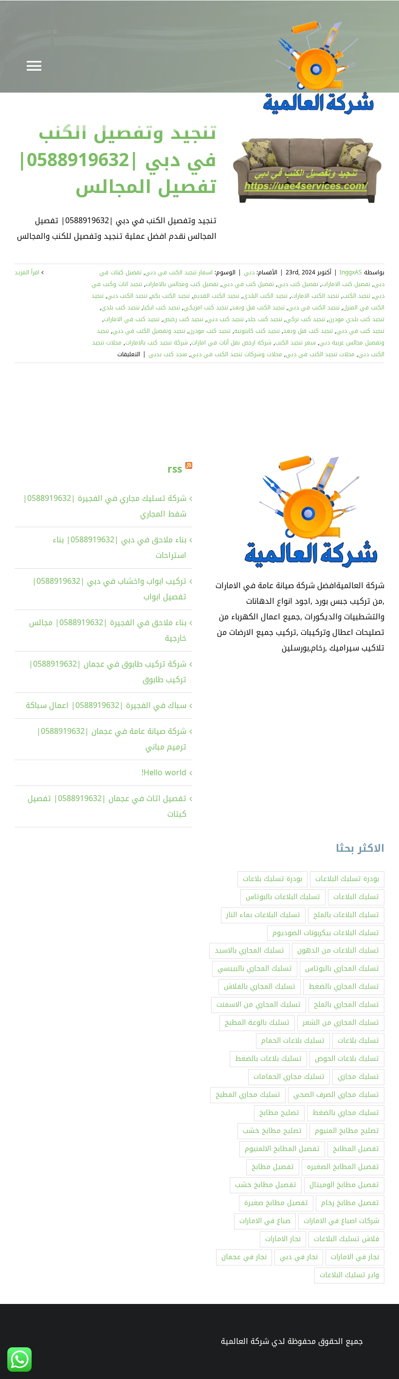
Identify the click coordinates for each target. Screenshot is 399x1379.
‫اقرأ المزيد (28, 272)
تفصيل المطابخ (356, 1148)
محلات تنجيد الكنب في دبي (320, 354)
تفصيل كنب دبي (297, 284)
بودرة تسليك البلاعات (347, 878)
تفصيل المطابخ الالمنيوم (282, 1148)
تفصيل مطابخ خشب (265, 1184)
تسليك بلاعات (358, 1040)
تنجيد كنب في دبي (360, 331)
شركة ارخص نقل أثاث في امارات (231, 342)
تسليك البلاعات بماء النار (263, 914)
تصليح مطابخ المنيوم (347, 1130)
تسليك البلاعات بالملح (346, 914)
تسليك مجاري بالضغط (345, 1112)
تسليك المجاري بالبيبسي (255, 968)
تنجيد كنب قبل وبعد (308, 331)
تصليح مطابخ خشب (272, 1130)
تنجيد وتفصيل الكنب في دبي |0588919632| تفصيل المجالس (117, 159)
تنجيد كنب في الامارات (132, 319)
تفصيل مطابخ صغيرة (276, 1202)
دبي (249, 272)
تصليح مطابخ (279, 1112)
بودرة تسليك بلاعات (272, 878)
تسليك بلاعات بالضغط (268, 1058)
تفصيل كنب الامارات (346, 284)
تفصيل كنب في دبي (248, 284)
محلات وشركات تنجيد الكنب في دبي (236, 354)
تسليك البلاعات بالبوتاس (283, 896)
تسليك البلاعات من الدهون (338, 950)
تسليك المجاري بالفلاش (259, 986)
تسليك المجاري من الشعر (341, 1022)
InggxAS (351, 272)
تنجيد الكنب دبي (127, 295)
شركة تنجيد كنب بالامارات (156, 342)
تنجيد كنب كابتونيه (257, 331)
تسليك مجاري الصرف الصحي (336, 1094)
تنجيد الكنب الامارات (315, 295)
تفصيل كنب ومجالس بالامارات (181, 284)
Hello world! (164, 772)
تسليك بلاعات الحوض (347, 1058)
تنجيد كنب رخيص (183, 319)
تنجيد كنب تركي (305, 319)
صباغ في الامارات (264, 1220)
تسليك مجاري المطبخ (248, 1094)
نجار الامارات (283, 1238)
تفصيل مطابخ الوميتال (344, 1184)
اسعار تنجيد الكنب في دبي (179, 272)
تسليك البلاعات (356, 896)
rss (174, 469)
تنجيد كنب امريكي (205, 307)
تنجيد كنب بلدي (120, 307)
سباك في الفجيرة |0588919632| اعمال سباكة (106, 705)
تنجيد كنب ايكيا (161, 307)
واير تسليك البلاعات (349, 1275)
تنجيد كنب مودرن (210, 331)
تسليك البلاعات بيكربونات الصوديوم (325, 932)
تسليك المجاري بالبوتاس (342, 968)
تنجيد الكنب (356, 295)
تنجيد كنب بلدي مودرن (356, 319)
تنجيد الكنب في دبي (314, 307)
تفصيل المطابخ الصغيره (343, 1166)
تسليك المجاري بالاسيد (249, 950)
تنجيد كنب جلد (264, 319)
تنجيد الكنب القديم (216, 295)
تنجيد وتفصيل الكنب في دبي (148, 331)
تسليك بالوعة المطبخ (257, 1022)
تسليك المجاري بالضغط (343, 986)
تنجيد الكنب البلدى (265, 295)
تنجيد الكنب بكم (170, 295)
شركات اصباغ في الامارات (341, 1220)
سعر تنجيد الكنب (295, 342)
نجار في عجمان (244, 1257)
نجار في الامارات (355, 1257)
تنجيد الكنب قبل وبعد (258, 307)
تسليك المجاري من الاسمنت (259, 1004)
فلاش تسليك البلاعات (346, 1238)
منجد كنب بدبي (167, 354)
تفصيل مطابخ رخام (350, 1202)
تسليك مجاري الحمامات (289, 1076)
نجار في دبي (299, 1257)
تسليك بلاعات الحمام (293, 1040)
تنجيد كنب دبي (225, 319)
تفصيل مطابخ (273, 1166)
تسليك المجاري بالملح (346, 1004)
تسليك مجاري (358, 1076)
